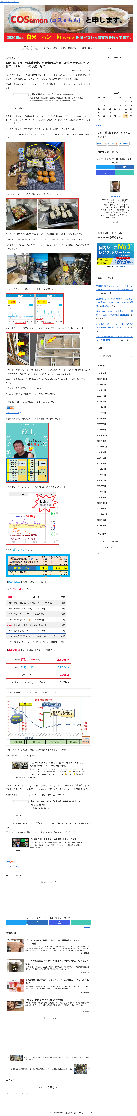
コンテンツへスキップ (9, 2)
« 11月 (99, 125)
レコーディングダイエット (16, 876)
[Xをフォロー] (16, 922)
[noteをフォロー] (81, 922)
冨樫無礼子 (106, 306)
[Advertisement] (27, 899)
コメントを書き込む (49, 1087)
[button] (131, 356)
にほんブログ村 (12, 413)
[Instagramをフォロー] (59, 922)
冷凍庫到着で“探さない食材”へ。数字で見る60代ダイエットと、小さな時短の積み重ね (114, 289)
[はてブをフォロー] (37, 922)
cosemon (115, 196)
